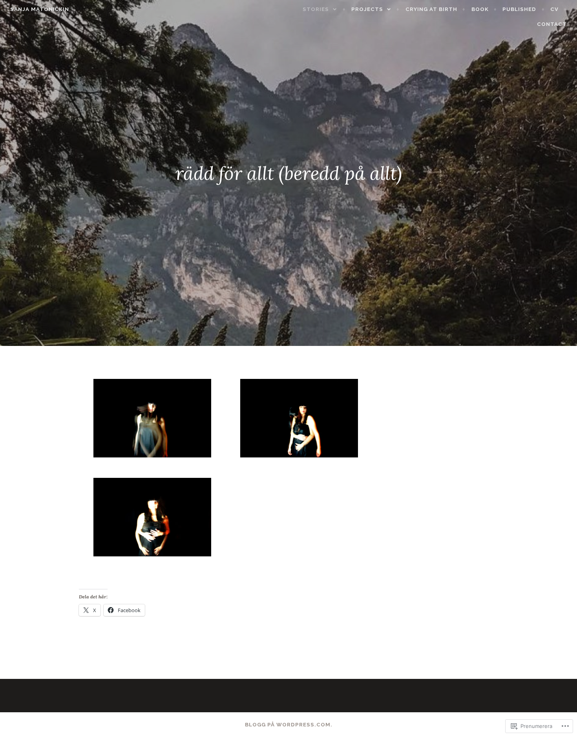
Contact (552, 24)
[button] (152, 420)
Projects (367, 9)
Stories (316, 9)
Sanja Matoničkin (39, 9)
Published (519, 9)
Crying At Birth (431, 9)
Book (480, 9)
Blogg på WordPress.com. (288, 725)
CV (554, 9)
